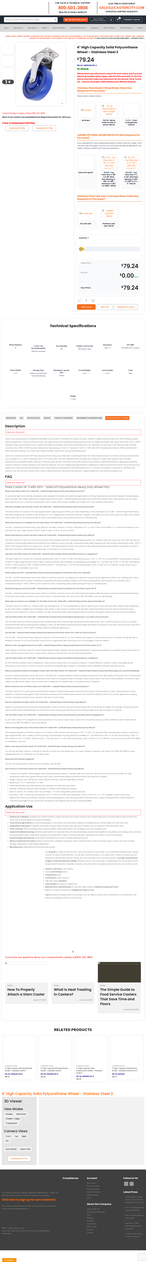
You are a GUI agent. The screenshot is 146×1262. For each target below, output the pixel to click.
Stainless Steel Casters (77, 28)
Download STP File (44, 128)
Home (8, 36)
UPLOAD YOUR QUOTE (77, 20)
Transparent (11, 1123)
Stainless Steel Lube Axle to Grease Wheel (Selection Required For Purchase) (108, 198)
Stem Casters (32, 28)
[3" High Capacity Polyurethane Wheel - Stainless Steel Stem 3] (127, 1049)
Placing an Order (93, 1189)
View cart (104, 307)
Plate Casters (17, 28)
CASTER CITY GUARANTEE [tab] (64, 418)
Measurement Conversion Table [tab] (89, 418)
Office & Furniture (109, 28)
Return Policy (91, 1227)
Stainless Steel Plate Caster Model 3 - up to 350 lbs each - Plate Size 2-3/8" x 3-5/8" (86, 36)
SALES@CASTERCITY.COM (121, 8)
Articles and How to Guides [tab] (117, 418)
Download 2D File (17, 128)
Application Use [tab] (33, 418)
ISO (7, 1141)
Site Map (90, 1230)
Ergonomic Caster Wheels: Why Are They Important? (133, 1226)
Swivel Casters (23, 36)
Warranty (90, 1221)
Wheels (44, 28)
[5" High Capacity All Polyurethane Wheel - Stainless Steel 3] (55, 1049)
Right (24, 1136)
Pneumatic (94, 28)
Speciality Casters (126, 28)
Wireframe (21, 1114)
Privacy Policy (92, 1224)
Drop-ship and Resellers (96, 1212)
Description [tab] (11, 418)
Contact (90, 1233)
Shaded (9, 1114)
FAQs (89, 1198)
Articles (139, 28)
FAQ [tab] (21, 418)
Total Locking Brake (58, 28)
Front (8, 1136)
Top (16, 1136)
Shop (6, 28)
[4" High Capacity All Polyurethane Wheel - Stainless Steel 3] (19, 1049)
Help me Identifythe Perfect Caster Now (98, 19)
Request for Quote (125, 307)
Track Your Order (93, 1186)
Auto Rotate (11, 1149)
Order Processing (93, 1192)
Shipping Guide (92, 1195)
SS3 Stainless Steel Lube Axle (63, 38)
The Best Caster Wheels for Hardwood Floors (134, 1235)
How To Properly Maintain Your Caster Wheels (134, 1208)
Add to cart (86, 307)
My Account (91, 1183)
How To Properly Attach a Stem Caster (134, 1216)
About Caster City (93, 1209)
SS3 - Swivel (126, 36)
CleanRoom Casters (84, 38)
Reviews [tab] (47, 418)
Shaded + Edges (13, 1118)
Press (89, 1215)
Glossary (90, 1218)
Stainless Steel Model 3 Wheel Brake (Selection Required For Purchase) (104, 89)
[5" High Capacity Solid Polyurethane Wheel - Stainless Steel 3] (91, 1049)
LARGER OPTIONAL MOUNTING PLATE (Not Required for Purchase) (108, 136)
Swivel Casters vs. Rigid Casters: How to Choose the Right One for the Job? (134, 1199)
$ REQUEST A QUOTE (132, 20)
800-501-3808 (73, 7)
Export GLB (25, 1149)
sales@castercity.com (20, 1209)
